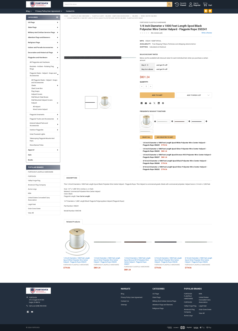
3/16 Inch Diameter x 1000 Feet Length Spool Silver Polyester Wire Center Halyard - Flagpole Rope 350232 (198, 260)
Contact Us (70, 11)
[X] (154, 103)
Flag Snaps (35, 91)
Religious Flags (34, 42)
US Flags (31, 22)
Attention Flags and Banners (39, 37)
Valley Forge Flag (34, 180)
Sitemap (124, 305)
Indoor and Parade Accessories (40, 47)
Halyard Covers (36, 94)
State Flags (32, 27)
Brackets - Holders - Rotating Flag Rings (42, 67)
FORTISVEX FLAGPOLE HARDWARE (40, 172)
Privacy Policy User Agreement (47, 11)
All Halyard (36, 107)
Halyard (34, 103)
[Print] (150, 103)
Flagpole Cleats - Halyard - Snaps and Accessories (43, 74)
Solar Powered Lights (37, 134)
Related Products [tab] (73, 222)
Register (197, 5)
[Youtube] (210, 11)
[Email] (146, 103)
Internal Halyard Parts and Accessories (39, 124)
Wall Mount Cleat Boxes (39, 97)
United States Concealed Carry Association (39, 199)
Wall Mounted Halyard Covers (41, 100)
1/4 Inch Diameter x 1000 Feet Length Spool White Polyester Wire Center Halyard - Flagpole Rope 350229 (76, 260)
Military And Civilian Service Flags (41, 32)
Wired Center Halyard (40, 109)
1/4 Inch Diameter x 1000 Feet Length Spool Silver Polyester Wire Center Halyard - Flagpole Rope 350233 (107, 260)
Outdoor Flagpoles (36, 130)
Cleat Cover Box (37, 88)
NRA (29, 193)
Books (30, 160)
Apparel (31, 150)
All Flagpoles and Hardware (40, 62)
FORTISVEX (32, 176)
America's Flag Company (37, 185)
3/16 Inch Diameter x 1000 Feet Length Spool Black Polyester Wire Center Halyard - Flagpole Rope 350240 (168, 260)
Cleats (33, 85)
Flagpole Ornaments (37, 114)
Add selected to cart (165, 137)
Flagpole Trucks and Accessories (42, 119)
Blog (28, 11)
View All (31, 213)
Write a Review (207, 33)
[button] (194, 95)
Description (71, 178)
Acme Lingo (32, 189)
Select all (146, 137)
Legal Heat (32, 204)
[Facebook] (206, 11)
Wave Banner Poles (36, 145)
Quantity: (144, 82)
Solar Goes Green (34, 208)
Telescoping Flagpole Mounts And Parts (42, 139)
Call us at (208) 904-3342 (37, 306)
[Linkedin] (159, 103)
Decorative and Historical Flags (40, 52)
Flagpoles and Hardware (37, 57)
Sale (29, 155)
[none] (100, 57)
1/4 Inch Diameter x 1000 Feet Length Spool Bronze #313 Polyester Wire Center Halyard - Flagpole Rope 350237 (137, 261)
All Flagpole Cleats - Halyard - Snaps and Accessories (44, 81)
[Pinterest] (163, 103)
